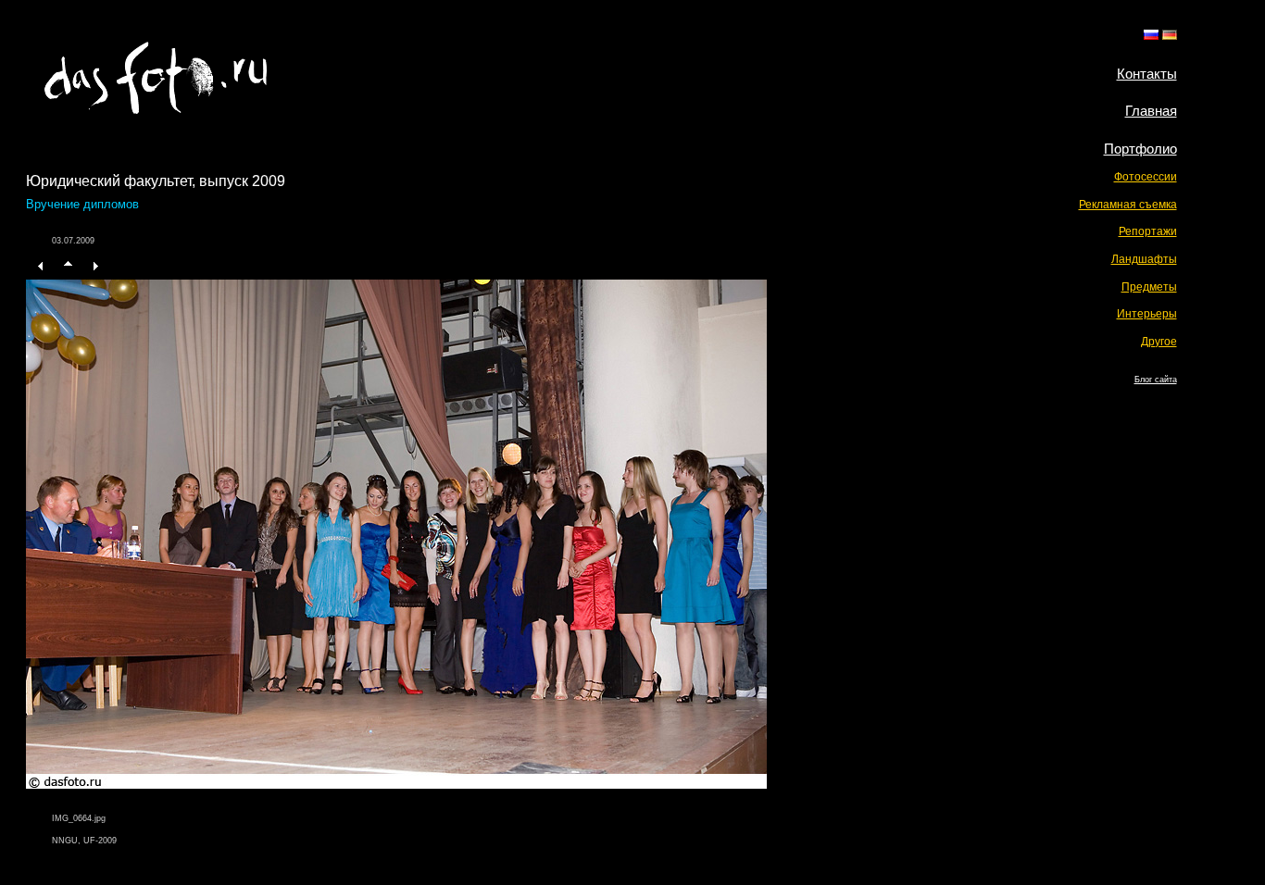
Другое (1159, 341)
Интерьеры (1147, 313)
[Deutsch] (1169, 35)
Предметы (1149, 286)
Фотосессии (1145, 176)
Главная (1151, 110)
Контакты (1147, 73)
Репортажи (1148, 231)
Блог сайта (1155, 379)
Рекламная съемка (1128, 204)
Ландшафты (1144, 259)
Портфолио (1140, 148)
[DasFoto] (155, 109)
